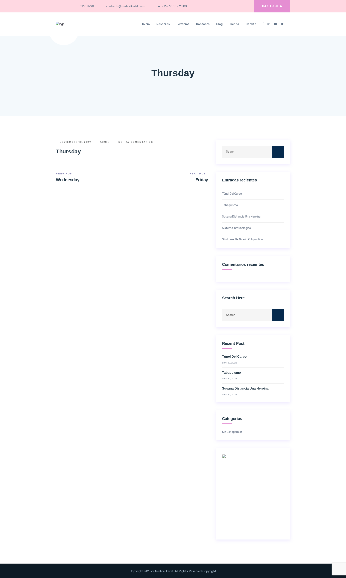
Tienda (234, 24)
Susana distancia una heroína (241, 216)
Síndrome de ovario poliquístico (242, 239)
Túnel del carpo (232, 193)
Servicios (182, 24)
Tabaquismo (230, 205)
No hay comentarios (135, 142)
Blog (219, 24)
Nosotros (163, 24)
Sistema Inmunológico (236, 228)
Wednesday (67, 179)
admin (104, 142)
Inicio (146, 24)
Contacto (203, 24)
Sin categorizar (232, 432)
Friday (201, 179)
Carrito (251, 24)
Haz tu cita (272, 6)
